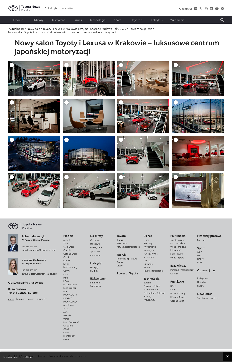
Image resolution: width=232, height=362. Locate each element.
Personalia (122, 243)
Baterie (147, 282)
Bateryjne (95, 282)
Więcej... (30, 356)
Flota (146, 239)
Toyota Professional (153, 270)
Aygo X (66, 239)
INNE (199, 262)
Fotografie (10, 12)
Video (120, 265)
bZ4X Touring (70, 267)
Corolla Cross (70, 253)
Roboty (147, 296)
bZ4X (66, 263)
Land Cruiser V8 (71, 322)
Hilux (66, 291)
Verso (66, 318)
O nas (120, 239)
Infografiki (175, 249)
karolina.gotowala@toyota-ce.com (39, 273)
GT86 (66, 332)
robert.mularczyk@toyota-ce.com (39, 249)
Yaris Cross (68, 246)
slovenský (42, 298)
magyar (21, 298)
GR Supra (68, 325)
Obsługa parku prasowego (25, 282)
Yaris (65, 243)
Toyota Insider (177, 239)
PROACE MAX (70, 301)
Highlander (69, 335)
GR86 (66, 328)
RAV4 (66, 280)
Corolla (67, 249)
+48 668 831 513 (29, 246)
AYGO (66, 308)
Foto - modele (177, 243)
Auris (65, 311)
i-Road (66, 339)
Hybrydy (94, 267)
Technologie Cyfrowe (154, 292)
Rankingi (148, 243)
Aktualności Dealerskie (128, 246)
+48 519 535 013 (29, 270)
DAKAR (200, 258)
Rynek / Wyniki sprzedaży (151, 255)
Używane (148, 263)
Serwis (147, 267)
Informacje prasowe (127, 258)
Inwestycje (149, 249)
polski (11, 298)
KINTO (147, 260)
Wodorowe (95, 285)
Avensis (67, 315)
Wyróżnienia (150, 246)
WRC (199, 252)
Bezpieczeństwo (152, 285)
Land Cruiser (69, 287)
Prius (65, 274)
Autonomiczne (151, 289)
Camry (66, 270)
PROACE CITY (70, 294)
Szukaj (10, 24)
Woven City (149, 299)
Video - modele (178, 246)
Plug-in (94, 270)
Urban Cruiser (70, 284)
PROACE (67, 298)
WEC (199, 255)
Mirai (65, 277)
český (31, 298)
